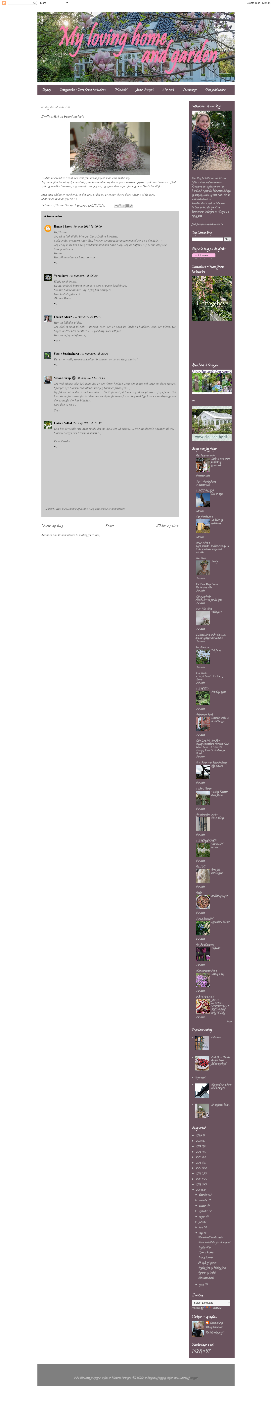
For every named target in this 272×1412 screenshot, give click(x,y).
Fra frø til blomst (205, 945)
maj (201, 1233)
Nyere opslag (52, 525)
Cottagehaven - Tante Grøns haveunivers (83, 90)
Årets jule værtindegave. (217, 871)
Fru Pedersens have (205, 456)
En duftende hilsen (220, 1105)
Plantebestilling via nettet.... (211, 1237)
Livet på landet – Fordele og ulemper (209, 678)
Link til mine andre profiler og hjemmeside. (220, 462)
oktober (203, 1206)
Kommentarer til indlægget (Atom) (79, 535)
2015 (199, 1168)
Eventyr (214, 561)
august (202, 1217)
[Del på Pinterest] (131, 206)
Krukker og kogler (219, 896)
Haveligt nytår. (218, 692)
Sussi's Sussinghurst (206, 482)
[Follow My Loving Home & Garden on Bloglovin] (203, 258)
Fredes (199, 893)
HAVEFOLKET (205, 997)
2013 (199, 1179)
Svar (57, 263)
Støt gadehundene (215, 90)
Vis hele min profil (215, 1333)
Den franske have (204, 517)
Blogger (194, 1378)
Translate (216, 1308)
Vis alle (229, 1021)
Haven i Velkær (204, 789)
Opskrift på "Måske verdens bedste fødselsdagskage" (220, 1061)
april (202, 1285)
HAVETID (202, 689)
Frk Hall (200, 867)
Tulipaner (215, 948)
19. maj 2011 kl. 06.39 (83, 276)
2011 (198, 1190)
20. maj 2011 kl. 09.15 (91, 378)
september (204, 1211)
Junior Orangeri (145, 90)
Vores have (61, 275)
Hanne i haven (63, 226)
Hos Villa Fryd (204, 609)
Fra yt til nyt (217, 818)
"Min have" (121, 90)
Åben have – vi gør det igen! (209, 600)
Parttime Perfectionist (207, 584)
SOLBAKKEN (204, 919)
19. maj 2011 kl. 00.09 (87, 226)
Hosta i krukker (206, 1253)
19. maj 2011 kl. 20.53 (94, 353)
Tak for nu (216, 651)
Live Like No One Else (207, 741)
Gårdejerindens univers (207, 815)
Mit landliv (202, 673)
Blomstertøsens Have (206, 971)
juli (201, 1222)
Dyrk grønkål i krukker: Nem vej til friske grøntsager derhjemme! (212, 547)
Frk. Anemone (202, 647)
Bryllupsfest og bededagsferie (212, 1268)
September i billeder (220, 922)
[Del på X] (124, 206)
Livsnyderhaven (203, 597)
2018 (199, 1152)
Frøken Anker (63, 316)
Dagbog (46, 90)
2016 (199, 1163)
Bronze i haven (205, 1258)
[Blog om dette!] (120, 206)
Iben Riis (200, 558)
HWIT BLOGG (205, 491)
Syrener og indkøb (207, 1273)
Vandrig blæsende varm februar (219, 793)
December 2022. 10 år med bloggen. (220, 719)
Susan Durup (62, 378)
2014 (199, 1174)
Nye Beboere (217, 766)
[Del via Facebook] (127, 206)
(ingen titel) (200, 1078)
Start (110, 525)
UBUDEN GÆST (217, 845)
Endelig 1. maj (217, 974)
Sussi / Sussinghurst (66, 353)
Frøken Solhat (63, 423)
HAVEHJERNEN (206, 841)
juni (201, 1228)
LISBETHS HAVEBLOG (211, 635)
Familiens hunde (206, 1278)
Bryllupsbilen (204, 1248)
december (203, 1195)
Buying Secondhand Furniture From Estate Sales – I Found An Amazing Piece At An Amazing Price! (212, 749)
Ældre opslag (167, 525)
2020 (199, 1141)
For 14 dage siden (204, 588)
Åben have (168, 90)
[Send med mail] (116, 206)
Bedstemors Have (204, 715)
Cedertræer (216, 1037)
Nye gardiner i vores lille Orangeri (221, 1086)
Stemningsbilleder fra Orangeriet (214, 1242)
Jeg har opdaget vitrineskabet (209, 638)
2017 (199, 1157)
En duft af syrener (207, 1263)
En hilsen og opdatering (217, 521)
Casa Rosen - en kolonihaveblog (211, 763)
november (204, 1200)
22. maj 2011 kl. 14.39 (87, 423)
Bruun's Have (203, 543)
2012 (199, 1185)
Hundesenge (190, 90)
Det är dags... (217, 494)
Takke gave (216, 612)
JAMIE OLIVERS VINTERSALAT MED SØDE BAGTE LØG (220, 1006)
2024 (199, 1136)
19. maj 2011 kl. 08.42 (87, 317)
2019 (199, 1147)
